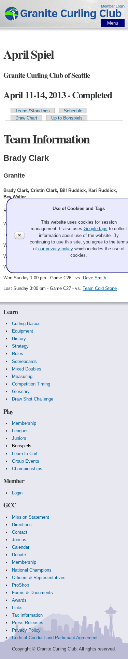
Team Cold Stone (100, 288)
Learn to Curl (24, 453)
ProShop (20, 585)
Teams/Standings (32, 110)
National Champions (32, 570)
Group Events (25, 461)
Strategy (20, 346)
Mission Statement (30, 517)
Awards (19, 600)
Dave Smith (94, 277)
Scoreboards (24, 361)
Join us (19, 539)
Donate (19, 554)
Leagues (20, 430)
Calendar (20, 547)
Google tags (96, 228)
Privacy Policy (26, 630)
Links (17, 607)
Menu (112, 23)
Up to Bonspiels (67, 118)
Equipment (22, 331)
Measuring (22, 376)
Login (17, 492)
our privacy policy (55, 248)
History (19, 338)
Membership (24, 423)
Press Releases (27, 622)
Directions (22, 524)
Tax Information (27, 615)
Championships (27, 468)
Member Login (113, 6)
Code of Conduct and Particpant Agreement (55, 637)
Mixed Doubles (26, 368)
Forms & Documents (32, 592)
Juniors (19, 438)
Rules (17, 353)
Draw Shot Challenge (32, 399)
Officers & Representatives (39, 577)
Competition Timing (31, 384)
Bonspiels (21, 445)
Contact (19, 532)
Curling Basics (26, 323)
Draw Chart (26, 118)
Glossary (21, 391)
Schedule (73, 110)
